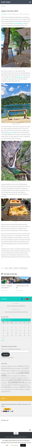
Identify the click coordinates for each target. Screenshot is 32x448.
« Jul (2, 340)
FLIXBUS (8, 370)
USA (3, 389)
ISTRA (9, 373)
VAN (7, 389)
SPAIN (26, 382)
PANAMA (20, 378)
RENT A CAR (5, 380)
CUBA (15, 368)
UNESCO (25, 387)
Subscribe (5, 354)
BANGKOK (11, 366)
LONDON (9, 376)
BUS (22, 366)
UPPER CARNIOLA (23, 268)
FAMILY (20, 368)
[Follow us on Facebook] (22, 299)
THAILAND (22, 385)
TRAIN (6, 387)
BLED (6, 268)
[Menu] (30, 2)
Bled (25, 77)
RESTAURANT (18, 380)
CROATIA (8, 368)
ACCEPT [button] (23, 445)
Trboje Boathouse (18, 23)
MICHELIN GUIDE (6, 378)
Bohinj (10, 79)
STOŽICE (9, 385)
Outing (3, 6)
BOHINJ (10, 268)
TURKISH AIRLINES (15, 387)
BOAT (16, 366)
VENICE (12, 389)
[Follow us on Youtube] (27, 299)
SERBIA (5, 382)
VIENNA (17, 389)
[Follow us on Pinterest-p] (30, 299)
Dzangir (5, 14)
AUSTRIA (4, 366)
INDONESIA (25, 370)
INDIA (20, 370)
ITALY (15, 373)
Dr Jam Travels (5, 2)
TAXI (15, 385)
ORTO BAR (14, 378)
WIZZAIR (22, 389)
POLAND (26, 378)
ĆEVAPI (6, 391)
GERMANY (14, 370)
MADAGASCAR (16, 376)
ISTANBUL (4, 373)
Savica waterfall (10, 132)
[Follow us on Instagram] (25, 299)
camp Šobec (19, 77)
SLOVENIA (16, 268)
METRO (24, 376)
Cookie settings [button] (14, 445)
